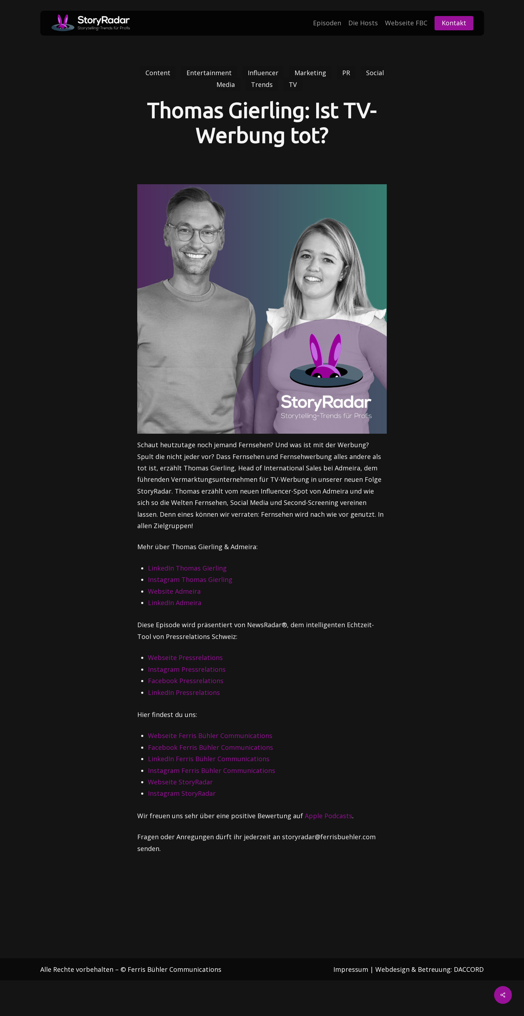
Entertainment (209, 72)
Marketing (310, 72)
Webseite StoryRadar (180, 782)
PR (346, 72)
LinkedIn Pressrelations (184, 692)
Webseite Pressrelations (185, 657)
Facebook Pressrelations (186, 680)
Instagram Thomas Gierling (190, 579)
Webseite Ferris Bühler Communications (210, 735)
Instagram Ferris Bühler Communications (211, 770)
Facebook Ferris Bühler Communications (210, 747)
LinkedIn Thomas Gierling (187, 568)
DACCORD (469, 969)
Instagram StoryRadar (182, 793)
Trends (262, 84)
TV (293, 84)
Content (157, 72)
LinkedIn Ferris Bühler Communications (208, 758)
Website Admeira (174, 591)
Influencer (263, 72)
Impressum (350, 969)
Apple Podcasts (327, 815)
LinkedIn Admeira (174, 602)
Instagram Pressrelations (187, 669)
